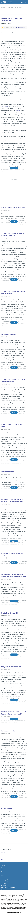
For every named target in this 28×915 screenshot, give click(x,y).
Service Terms (4, 885)
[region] (14, 902)
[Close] (26, 892)
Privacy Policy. (10, 909)
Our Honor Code (4, 881)
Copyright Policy (4, 878)
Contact (2, 869)
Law (1, 857)
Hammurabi (4, 106)
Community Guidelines (6, 880)
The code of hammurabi (18, 27)
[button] (2, 2)
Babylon (18, 110)
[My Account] (25, 2)
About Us (3, 867)
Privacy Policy (4, 883)
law (19, 74)
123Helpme (3, 5)
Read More (14, 221)
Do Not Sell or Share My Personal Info (14, 912)
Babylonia (3, 852)
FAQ (2, 871)
